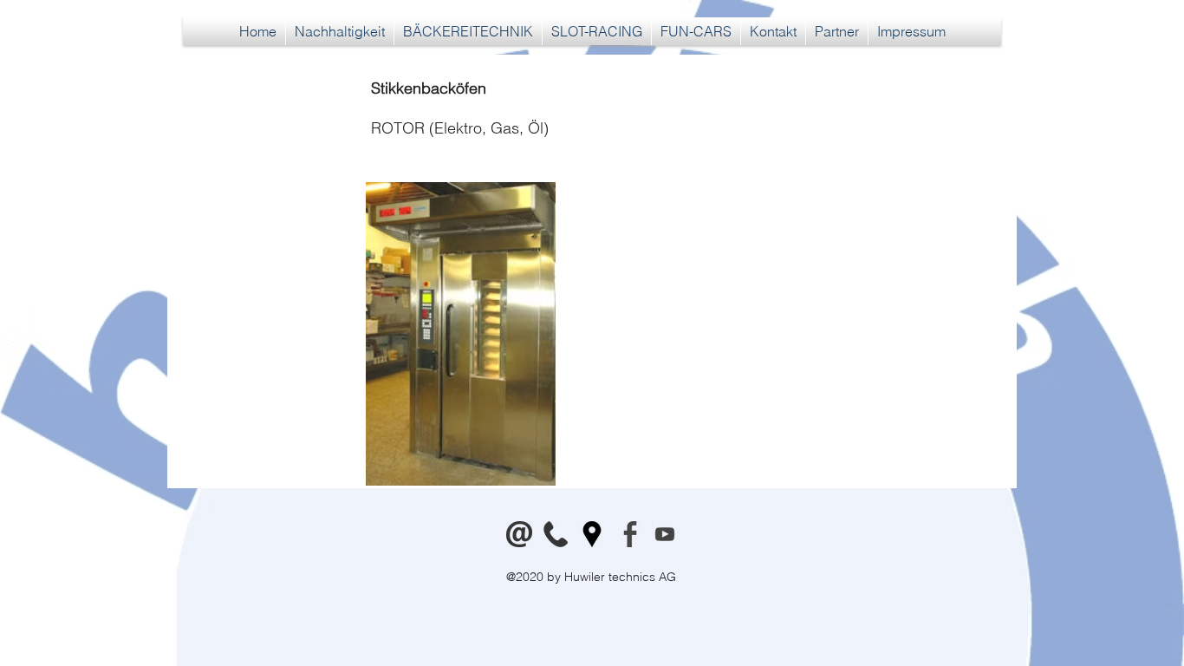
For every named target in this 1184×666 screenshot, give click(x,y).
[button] (468, 31)
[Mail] (519, 534)
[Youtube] (665, 534)
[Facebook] (628, 534)
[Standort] (592, 534)
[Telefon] (556, 534)
